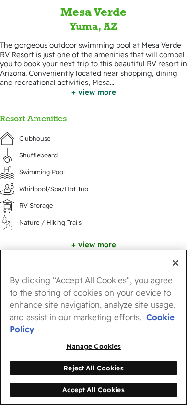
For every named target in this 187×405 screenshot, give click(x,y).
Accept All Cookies (93, 389)
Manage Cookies (93, 346)
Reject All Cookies (93, 368)
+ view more (93, 91)
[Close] (175, 263)
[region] (93, 327)
